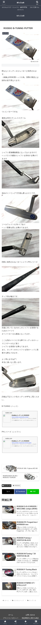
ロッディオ (7, 485)
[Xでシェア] (6, 567)
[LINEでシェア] (6, 579)
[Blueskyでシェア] (25, 567)
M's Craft (20, 3)
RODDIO (17, 485)
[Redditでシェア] (25, 573)
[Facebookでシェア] (6, 573)
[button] (37, 401)
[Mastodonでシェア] (15, 567)
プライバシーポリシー (10, 618)
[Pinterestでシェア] (15, 579)
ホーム (10, 615)
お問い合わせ (30, 615)
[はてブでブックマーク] (34, 573)
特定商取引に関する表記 (30, 618)
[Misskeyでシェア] (34, 567)
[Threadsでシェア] (15, 573)
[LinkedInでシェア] (25, 579)
